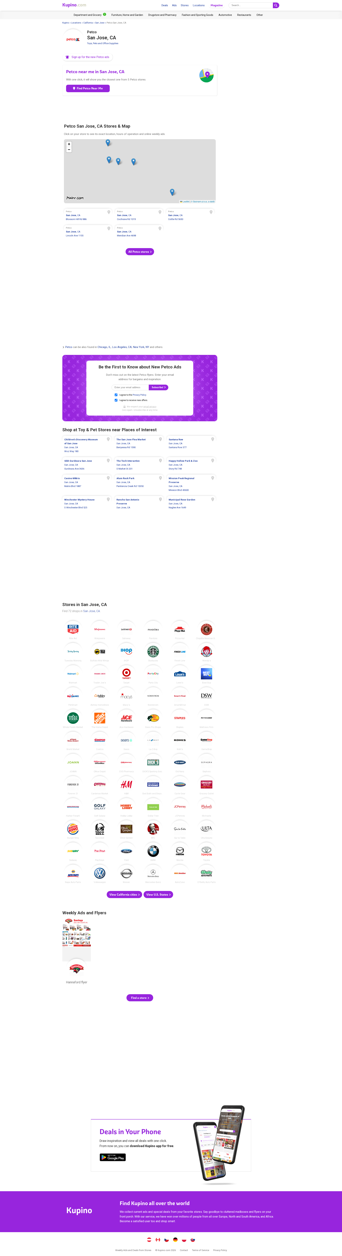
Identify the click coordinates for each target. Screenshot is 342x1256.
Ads (174, 5)
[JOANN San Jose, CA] (73, 763)
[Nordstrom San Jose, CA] (153, 696)
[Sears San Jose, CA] (126, 741)
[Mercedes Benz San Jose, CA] (153, 874)
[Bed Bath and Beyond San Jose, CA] (153, 785)
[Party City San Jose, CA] (153, 674)
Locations (199, 5)
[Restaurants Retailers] (244, 15)
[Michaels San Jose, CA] (206, 807)
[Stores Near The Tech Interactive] (139, 465)
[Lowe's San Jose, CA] (179, 674)
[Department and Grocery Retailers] (90, 15)
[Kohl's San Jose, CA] (179, 741)
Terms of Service (200, 1250)
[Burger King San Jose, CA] (73, 829)
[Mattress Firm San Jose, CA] (206, 718)
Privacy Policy (139, 395)
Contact (184, 1250)
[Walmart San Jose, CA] (73, 674)
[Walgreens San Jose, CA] (99, 630)
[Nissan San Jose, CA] (126, 874)
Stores (185, 5)
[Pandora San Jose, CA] (153, 630)
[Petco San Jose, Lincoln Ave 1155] (88, 232)
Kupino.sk (193, 1240)
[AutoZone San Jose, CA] (179, 874)
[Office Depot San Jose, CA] (99, 763)
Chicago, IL (104, 347)
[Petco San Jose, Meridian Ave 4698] (139, 232)
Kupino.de (175, 1240)
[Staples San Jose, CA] (179, 718)
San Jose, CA (91, 611)
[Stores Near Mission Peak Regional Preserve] (191, 484)
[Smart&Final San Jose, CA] (179, 696)
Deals (164, 5)
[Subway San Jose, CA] (73, 851)
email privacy (149, 406)
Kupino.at (149, 1240)
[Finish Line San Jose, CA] (179, 652)
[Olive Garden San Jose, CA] (126, 829)
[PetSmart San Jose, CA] (73, 696)
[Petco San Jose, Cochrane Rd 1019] (139, 216)
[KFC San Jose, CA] (153, 829)
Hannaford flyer (76, 952)
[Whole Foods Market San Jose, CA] (73, 718)
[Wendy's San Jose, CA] (206, 652)
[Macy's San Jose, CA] (126, 696)
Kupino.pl (184, 1240)
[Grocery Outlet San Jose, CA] (206, 785)
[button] (87, 57)
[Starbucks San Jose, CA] (153, 652)
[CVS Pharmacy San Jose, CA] (126, 763)
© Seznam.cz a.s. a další (203, 201)
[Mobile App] (113, 1158)
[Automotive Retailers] (225, 15)
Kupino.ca (158, 1240)
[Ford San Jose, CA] (126, 851)
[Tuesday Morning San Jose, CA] (73, 652)
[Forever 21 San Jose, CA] (73, 785)
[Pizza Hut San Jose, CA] (179, 630)
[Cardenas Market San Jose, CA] (99, 785)
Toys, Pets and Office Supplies (102, 43)
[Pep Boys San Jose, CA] (99, 851)
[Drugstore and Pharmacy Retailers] (162, 15)
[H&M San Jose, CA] (126, 785)
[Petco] (73, 40)
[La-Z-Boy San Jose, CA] (153, 741)
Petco (68, 347)
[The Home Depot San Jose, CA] (99, 718)
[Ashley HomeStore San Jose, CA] (99, 696)
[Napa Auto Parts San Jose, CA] (73, 874)
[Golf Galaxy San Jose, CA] (99, 807)
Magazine (217, 5)
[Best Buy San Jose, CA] (206, 674)
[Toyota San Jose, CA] (206, 851)
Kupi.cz (166, 1240)
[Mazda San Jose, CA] (179, 851)
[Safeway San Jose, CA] (126, 630)
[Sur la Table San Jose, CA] (179, 829)
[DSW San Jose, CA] (206, 696)
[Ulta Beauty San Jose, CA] (206, 829)
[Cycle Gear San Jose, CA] (179, 785)
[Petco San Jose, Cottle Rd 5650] (190, 216)
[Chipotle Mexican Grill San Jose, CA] (206, 630)
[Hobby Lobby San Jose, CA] (126, 807)
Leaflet (185, 201)
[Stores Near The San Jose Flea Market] (139, 445)
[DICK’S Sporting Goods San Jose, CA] (153, 763)
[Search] (276, 5)
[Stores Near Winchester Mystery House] (87, 503)
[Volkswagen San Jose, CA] (99, 874)
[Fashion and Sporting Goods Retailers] (197, 15)
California (88, 23)
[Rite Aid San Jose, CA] (73, 630)
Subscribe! (158, 387)
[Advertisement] (139, 108)
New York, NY (141, 347)
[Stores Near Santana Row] (191, 445)
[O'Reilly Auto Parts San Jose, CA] (206, 874)
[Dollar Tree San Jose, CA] (153, 807)
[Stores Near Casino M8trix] (87, 484)
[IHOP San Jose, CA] (126, 652)
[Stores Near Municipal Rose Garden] (191, 503)
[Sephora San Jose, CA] (206, 763)
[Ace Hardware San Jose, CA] (126, 718)
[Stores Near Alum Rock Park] (139, 484)
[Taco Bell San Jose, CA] (99, 829)
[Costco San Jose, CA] (99, 741)
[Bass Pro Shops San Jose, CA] (153, 718)
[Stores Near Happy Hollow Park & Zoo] (191, 465)
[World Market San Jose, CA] (73, 741)
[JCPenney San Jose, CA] (179, 807)
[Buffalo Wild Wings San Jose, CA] (99, 652)
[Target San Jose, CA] (126, 674)
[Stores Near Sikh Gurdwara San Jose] (87, 465)
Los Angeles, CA (122, 347)
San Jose (99, 23)
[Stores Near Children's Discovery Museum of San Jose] (87, 445)
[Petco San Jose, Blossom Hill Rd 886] (88, 216)
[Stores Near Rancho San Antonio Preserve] (139, 503)
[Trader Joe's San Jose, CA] (99, 674)
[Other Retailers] (259, 15)
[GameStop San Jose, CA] (206, 741)
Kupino (65, 23)
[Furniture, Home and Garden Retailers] (127, 15)
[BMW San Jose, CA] (153, 851)
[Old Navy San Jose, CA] (179, 763)
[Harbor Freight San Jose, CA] (73, 807)
